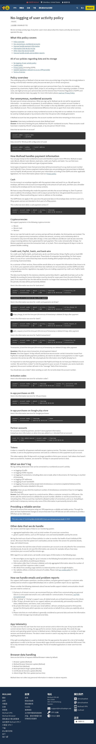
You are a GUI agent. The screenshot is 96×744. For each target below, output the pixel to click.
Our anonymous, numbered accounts (27, 44)
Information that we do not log (24, 48)
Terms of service (19, 72)
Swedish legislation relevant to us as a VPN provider (32, 70)
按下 (4, 734)
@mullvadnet (83, 699)
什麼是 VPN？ (7, 725)
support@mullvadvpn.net (61, 708)
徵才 (4, 737)
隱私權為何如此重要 (45, 8)
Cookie (27, 707)
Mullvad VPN (7, 713)
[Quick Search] (77, 8)
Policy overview (19, 42)
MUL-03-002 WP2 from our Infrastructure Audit (47, 519)
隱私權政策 (29, 704)
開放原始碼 (29, 701)
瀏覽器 (21, 8)
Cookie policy (18, 65)
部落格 (4, 710)
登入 (82, 8)
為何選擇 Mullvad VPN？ (11, 722)
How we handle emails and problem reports (29, 53)
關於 (4, 698)
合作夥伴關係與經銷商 (33, 713)
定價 (28, 8)
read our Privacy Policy (66, 93)
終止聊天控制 (7, 731)
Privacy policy (18, 68)
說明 (4, 701)
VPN (14, 8)
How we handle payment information (27, 46)
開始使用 (90, 8)
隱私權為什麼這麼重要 (10, 719)
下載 (34, 8)
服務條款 (28, 710)
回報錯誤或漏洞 (31, 718)
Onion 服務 (55, 716)
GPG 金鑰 (54, 712)
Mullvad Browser (9, 716)
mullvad (81, 710)
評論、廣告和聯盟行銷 (33, 716)
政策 (26, 698)
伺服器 (4, 704)
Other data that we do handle (24, 51)
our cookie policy (65, 570)
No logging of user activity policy (25, 63)
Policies (13, 21)
